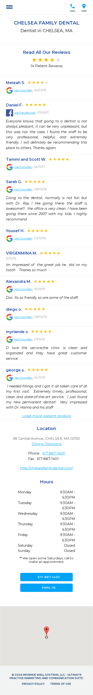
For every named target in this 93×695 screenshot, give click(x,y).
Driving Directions (47, 444)
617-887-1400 (53, 453)
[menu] (9, 7)
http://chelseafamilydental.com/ (46, 468)
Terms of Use (60, 683)
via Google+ (23, 90)
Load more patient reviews (46, 416)
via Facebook (25, 113)
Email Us (46, 587)
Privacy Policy (33, 683)
